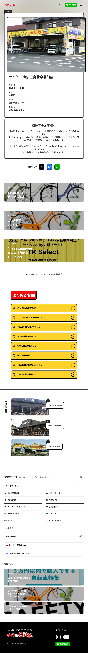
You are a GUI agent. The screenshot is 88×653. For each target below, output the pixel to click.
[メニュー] (81, 5)
